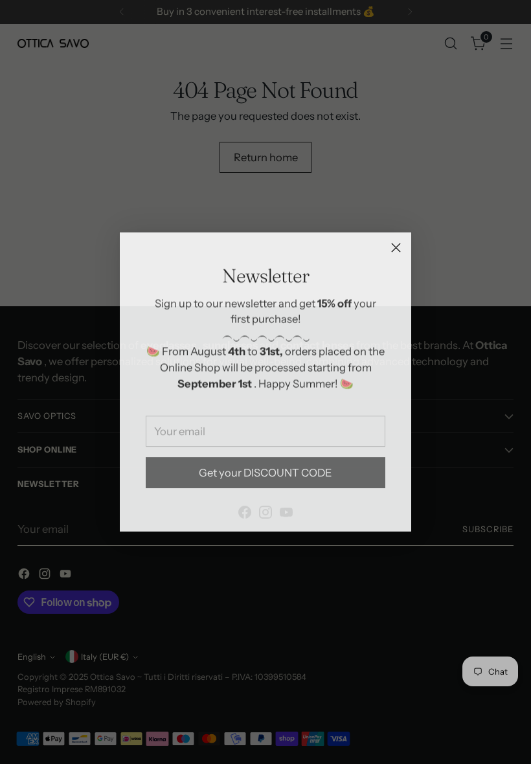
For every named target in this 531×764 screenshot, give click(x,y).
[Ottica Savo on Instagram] (265, 505)
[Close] (396, 248)
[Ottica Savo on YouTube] (286, 505)
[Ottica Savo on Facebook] (245, 505)
